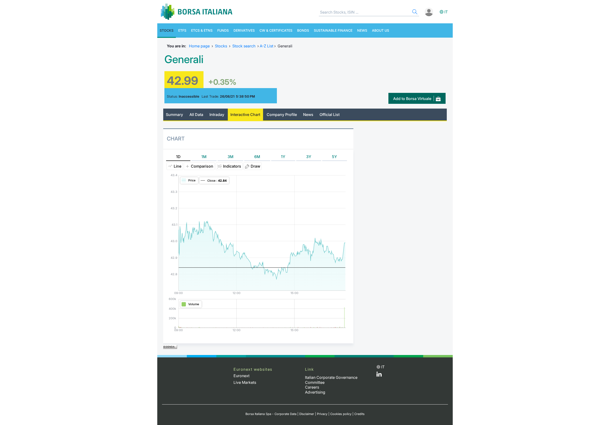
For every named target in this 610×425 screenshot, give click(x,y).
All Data (196, 114)
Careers (312, 387)
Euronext (241, 375)
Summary (174, 114)
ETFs (182, 30)
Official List (330, 114)
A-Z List (266, 46)
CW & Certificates (275, 30)
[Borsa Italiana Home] (196, 12)
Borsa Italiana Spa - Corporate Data (270, 414)
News (362, 30)
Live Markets (245, 382)
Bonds (303, 30)
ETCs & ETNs (202, 30)
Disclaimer (306, 414)
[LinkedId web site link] (379, 375)
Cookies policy (340, 414)
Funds (223, 30)
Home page (199, 46)
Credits (359, 414)
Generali (183, 59)
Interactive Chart (245, 114)
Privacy (322, 414)
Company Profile (282, 114)
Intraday (216, 114)
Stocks (166, 30)
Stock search (243, 46)
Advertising (315, 392)
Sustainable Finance (333, 30)
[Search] (414, 12)
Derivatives (244, 30)
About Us (380, 30)
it (446, 12)
